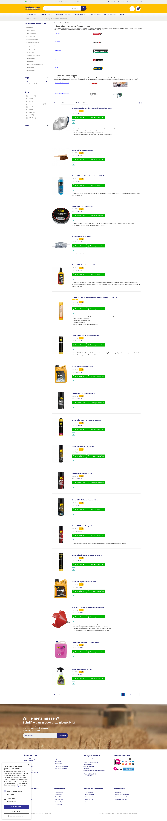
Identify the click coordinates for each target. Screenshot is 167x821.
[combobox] (64, 8)
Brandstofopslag (31, 33)
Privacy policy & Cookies (122, 794)
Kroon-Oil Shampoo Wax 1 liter (83, 366)
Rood (31, 115)
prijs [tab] (27, 78)
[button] (132, 8)
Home (27, 18)
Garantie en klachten (121, 799)
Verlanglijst (58, 761)
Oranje (32, 112)
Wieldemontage (30, 70)
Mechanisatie (35, 18)
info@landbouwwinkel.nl (31, 772)
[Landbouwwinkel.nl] (33, 8)
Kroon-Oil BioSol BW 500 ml (82, 669)
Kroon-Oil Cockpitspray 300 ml (83, 446)
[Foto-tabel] (141, 103)
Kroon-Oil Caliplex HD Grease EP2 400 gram (87, 555)
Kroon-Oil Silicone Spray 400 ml (83, 473)
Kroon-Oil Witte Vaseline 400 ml (83, 393)
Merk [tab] (27, 126)
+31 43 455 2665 (28, 761)
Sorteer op (57, 103)
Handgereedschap (31, 46)
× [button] (28, 765)
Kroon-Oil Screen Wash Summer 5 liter (85, 642)
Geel (31, 101)
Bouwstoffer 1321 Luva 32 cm (82, 150)
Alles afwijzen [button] (16, 812)
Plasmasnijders (30, 58)
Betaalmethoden (89, 794)
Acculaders (29, 27)
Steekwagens (30, 67)
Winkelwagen (58, 763)
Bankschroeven (30, 30)
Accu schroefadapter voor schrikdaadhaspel (88, 607)
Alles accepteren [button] (16, 807)
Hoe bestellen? (89, 792)
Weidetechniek (59, 799)
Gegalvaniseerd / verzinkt (37, 104)
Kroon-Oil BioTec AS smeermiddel (84, 265)
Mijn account (111, 2)
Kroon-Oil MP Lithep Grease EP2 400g (85, 335)
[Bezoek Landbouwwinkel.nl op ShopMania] (128, 770)
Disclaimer (118, 792)
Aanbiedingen (59, 792)
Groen (32, 109)
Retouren (87, 802)
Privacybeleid (18, 787)
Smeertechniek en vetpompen (34, 64)
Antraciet (32, 96)
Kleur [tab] (27, 92)
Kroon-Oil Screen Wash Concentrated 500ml (88, 176)
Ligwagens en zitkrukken (33, 55)
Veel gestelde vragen (61, 768)
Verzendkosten (89, 799)
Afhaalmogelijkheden (91, 797)
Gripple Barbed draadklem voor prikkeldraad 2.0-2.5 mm (92, 108)
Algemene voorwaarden (61, 766)
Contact (129, 2)
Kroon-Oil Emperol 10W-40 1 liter (84, 581)
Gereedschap (46, 18)
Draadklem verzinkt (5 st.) (81, 236)
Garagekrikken (30, 36)
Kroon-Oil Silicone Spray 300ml (83, 526)
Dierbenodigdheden (60, 802)
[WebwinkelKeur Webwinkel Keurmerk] (117, 770)
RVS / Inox (33, 118)
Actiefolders (58, 804)
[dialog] (16, 791)
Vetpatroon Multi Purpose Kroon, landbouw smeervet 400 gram (95, 297)
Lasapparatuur (30, 52)
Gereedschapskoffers (32, 39)
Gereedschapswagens (32, 42)
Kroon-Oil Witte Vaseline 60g (82, 206)
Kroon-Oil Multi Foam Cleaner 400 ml (85, 500)
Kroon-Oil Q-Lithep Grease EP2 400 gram (86, 420)
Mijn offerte (121, 2)
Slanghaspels (30, 61)
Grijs (32, 107)
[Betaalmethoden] (125, 765)
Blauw (32, 98)
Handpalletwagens (31, 49)
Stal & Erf (57, 797)
